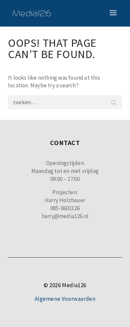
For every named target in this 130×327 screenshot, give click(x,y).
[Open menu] (113, 13)
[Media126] (32, 13)
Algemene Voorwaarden (65, 298)
